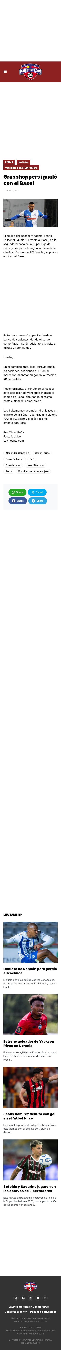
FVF (32, 459)
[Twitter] (16, 1298)
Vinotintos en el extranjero (33, 471)
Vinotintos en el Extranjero (21, 167)
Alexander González (17, 452)
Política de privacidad (43, 1311)
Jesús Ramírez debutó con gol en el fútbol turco (29, 1116)
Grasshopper (13, 465)
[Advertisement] (30, 30)
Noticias (23, 162)
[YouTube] (37, 1298)
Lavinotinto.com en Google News (29, 1306)
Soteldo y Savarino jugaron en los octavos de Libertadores (29, 1189)
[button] (5, 72)
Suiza (9, 471)
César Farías (42, 452)
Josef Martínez (35, 465)
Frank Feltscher (15, 459)
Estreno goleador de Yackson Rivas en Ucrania (28, 1043)
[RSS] (45, 1298)
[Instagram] (30, 1298)
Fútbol (9, 162)
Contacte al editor (16, 1311)
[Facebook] (23, 1298)
